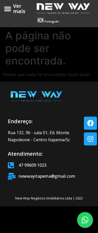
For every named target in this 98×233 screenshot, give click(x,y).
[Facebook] (90, 123)
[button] (7, 8)
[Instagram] (90, 138)
